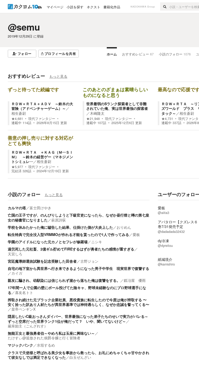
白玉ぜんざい (80, 357)
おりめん (124, 227)
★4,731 (167, 119)
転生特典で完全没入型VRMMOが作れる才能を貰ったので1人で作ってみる (68, 234)
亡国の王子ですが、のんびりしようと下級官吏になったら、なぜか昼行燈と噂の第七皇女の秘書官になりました (78, 217)
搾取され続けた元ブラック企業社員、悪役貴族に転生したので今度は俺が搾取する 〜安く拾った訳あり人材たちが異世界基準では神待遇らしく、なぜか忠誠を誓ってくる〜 (78, 302)
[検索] (164, 6)
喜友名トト (24, 292)
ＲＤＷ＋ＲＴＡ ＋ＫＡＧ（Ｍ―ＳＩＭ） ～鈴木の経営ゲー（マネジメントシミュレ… (42, 156)
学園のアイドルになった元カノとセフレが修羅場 (48, 241)
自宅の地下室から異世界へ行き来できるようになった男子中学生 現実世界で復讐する (78, 268)
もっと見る (58, 76)
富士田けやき (40, 207)
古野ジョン (89, 261)
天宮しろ (15, 253)
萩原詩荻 (58, 220)
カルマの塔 (17, 207)
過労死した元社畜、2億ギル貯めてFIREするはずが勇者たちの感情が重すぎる (71, 249)
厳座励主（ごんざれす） (28, 325)
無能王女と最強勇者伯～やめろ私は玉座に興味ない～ (51, 333)
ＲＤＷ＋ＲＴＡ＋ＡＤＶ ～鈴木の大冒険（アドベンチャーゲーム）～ (42, 106)
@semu (24, 26)
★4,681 (17, 119)
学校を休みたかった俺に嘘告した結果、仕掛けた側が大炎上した (60, 227)
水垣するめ (46, 345)
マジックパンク (20, 345)
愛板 (136, 234)
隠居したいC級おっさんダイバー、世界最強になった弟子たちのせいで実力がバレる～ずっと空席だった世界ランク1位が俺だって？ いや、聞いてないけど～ (78, 319)
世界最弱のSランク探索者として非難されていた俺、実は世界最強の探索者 (117, 106)
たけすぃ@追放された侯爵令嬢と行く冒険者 (44, 337)
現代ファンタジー (41, 118)
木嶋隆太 (97, 113)
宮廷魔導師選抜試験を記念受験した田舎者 (42, 261)
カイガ (16, 273)
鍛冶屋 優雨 (135, 280)
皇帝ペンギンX (23, 309)
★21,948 (93, 119)
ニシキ (96, 241)
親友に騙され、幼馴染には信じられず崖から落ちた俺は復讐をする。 (64, 280)
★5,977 (17, 167)
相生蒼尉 (18, 113)
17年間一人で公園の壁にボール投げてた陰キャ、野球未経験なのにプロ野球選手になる (77, 290)
